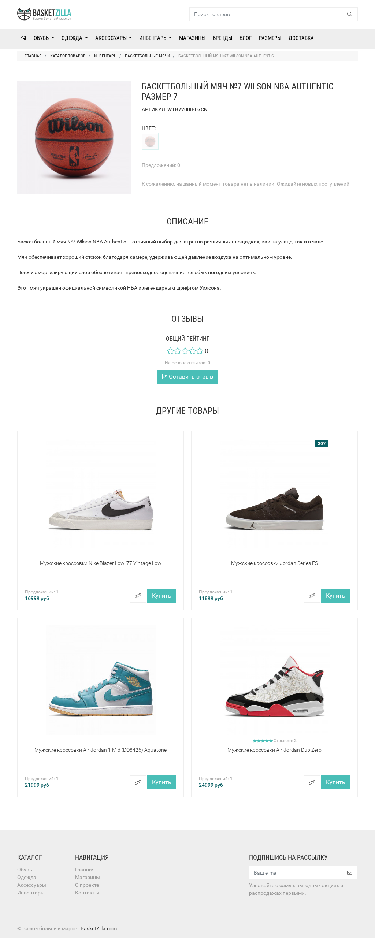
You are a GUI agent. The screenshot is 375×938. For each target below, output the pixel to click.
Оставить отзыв (190, 376)
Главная (85, 869)
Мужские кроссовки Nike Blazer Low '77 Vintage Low (100, 563)
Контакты (87, 893)
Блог (246, 38)
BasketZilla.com (99, 928)
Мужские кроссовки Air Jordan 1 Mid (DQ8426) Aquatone (100, 750)
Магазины (192, 38)
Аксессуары (111, 38)
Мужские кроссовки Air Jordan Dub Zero (274, 750)
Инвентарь (153, 38)
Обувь (42, 38)
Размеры (270, 38)
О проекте (87, 885)
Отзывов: (285, 740)
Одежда (72, 38)
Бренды (222, 38)
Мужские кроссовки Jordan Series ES (274, 563)
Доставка (301, 38)
